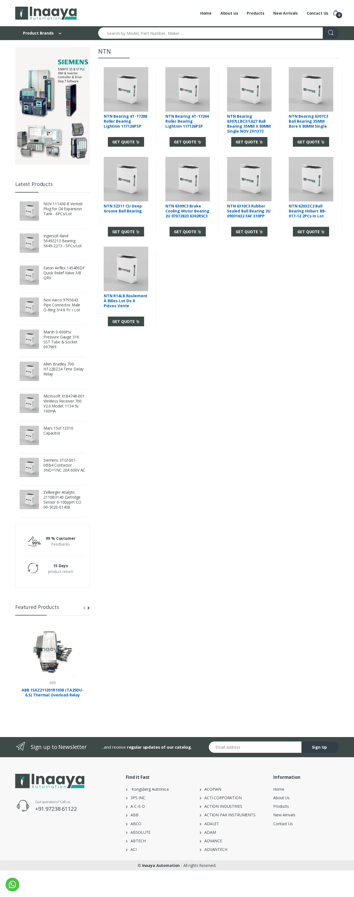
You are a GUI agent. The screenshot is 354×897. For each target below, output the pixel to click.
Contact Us (318, 13)
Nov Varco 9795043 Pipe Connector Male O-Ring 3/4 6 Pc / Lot (61, 305)
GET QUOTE (124, 141)
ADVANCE (211, 840)
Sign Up (319, 747)
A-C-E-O (136, 806)
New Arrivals (285, 13)
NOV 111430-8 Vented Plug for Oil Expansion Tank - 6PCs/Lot (62, 208)
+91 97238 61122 (56, 808)
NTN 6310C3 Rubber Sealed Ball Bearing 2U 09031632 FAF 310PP (248, 211)
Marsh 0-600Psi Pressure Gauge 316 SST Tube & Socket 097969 (61, 339)
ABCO (134, 823)
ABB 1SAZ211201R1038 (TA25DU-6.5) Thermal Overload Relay (53, 693)
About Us (281, 797)
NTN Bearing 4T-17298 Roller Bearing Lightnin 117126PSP (125, 121)
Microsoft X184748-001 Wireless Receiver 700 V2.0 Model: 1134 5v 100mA (64, 404)
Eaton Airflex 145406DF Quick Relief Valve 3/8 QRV (64, 272)
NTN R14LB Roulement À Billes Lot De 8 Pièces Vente (125, 300)
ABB (52, 682)
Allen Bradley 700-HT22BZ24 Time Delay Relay (63, 369)
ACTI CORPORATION (221, 797)
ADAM (208, 832)
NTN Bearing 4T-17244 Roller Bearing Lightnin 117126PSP (187, 121)
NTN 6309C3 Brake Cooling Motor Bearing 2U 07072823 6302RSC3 (187, 211)
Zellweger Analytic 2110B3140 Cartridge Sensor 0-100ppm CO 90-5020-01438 (62, 500)
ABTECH (136, 840)
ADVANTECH (214, 849)
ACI (132, 849)
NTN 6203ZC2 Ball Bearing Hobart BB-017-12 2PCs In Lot (307, 211)
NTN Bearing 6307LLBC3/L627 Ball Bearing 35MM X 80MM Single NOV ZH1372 (249, 124)
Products (255, 13)
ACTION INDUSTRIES (221, 806)
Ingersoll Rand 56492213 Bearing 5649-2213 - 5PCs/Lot (62, 240)
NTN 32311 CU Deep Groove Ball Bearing (123, 209)
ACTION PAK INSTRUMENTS (228, 814)
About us (229, 13)
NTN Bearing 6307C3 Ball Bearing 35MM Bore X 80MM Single (308, 121)
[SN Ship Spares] (46, 13)
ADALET (210, 823)
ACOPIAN (211, 789)
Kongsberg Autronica (148, 789)
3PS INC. (136, 797)
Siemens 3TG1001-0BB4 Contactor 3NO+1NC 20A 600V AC (64, 465)
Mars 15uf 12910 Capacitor (58, 431)
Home (206, 13)
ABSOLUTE (138, 832)
